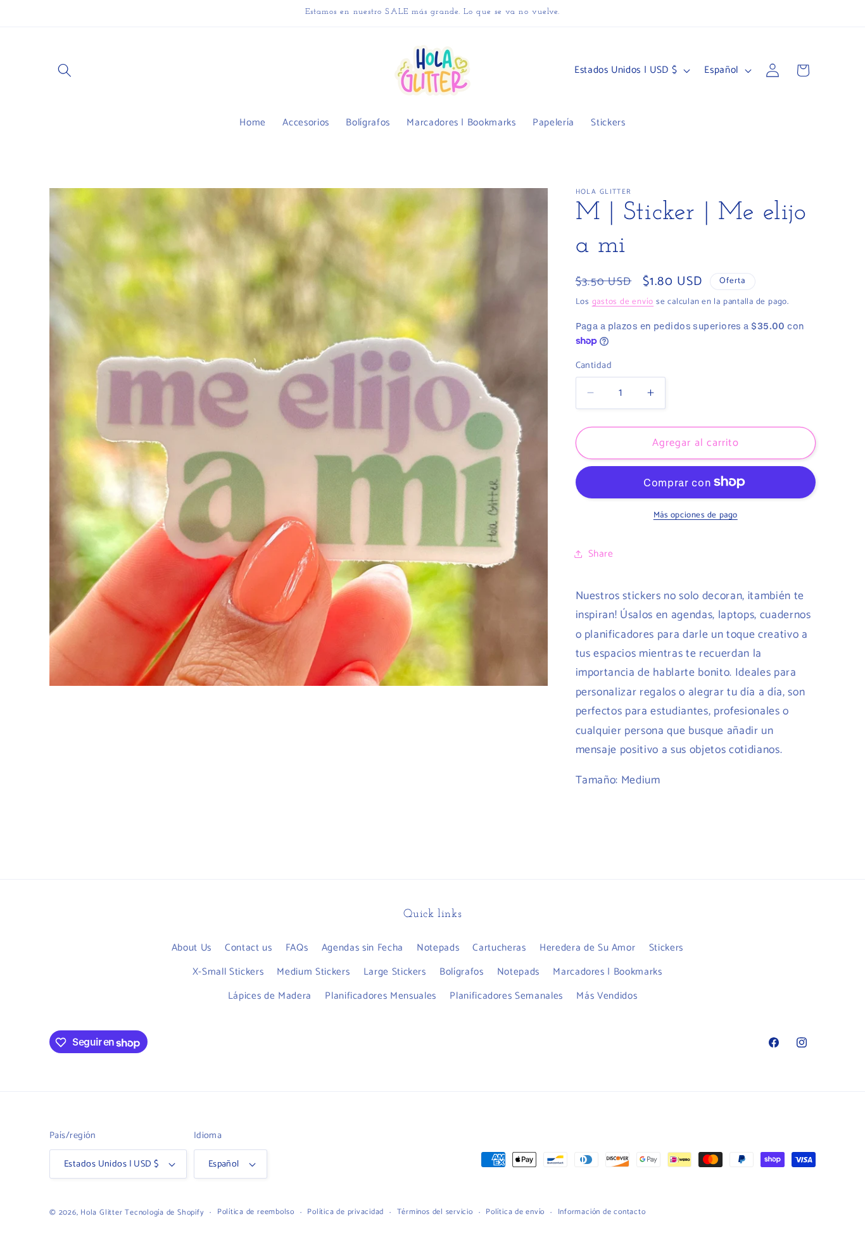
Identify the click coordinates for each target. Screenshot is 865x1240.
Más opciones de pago (695, 515)
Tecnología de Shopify (164, 1212)
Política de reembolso (255, 1212)
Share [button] (601, 553)
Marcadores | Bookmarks (607, 971)
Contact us (248, 948)
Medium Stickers (313, 971)
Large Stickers (394, 971)
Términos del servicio (435, 1212)
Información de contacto (602, 1212)
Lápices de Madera (270, 995)
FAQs (297, 948)
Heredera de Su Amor (588, 948)
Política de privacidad (345, 1212)
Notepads (438, 948)
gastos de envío (623, 301)
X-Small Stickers (228, 971)
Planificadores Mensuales (380, 995)
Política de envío (515, 1212)
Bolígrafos (461, 971)
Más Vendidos (606, 995)
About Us (192, 948)
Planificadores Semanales (506, 995)
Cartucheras (499, 948)
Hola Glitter (101, 1212)
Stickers (666, 948)
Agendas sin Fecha (362, 948)
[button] (64, 70)
